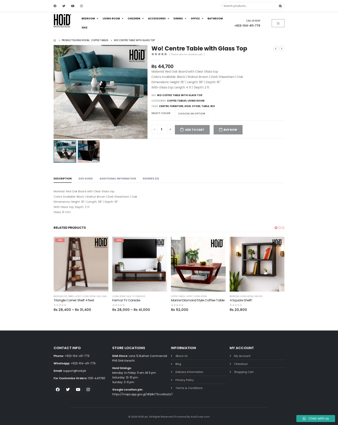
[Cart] (278, 23)
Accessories (157, 18)
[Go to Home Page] (55, 40)
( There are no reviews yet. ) (187, 54)
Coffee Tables (177, 100)
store (196, 106)
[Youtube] (72, 6)
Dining (178, 18)
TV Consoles (138, 296)
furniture (176, 106)
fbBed (71, 296)
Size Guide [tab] (85, 178)
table (205, 106)
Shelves (106, 296)
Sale (84, 27)
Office (195, 18)
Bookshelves (60, 296)
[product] (198, 264)
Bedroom (88, 18)
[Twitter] (63, 6)
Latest (78, 296)
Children (134, 18)
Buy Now (230, 130)
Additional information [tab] (118, 178)
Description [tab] (63, 178)
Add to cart (194, 130)
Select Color (160, 113)
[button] (276, 227)
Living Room (111, 18)
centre (164, 106)
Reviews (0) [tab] (151, 178)
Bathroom (215, 18)
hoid (187, 106)
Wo (212, 106)
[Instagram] (81, 6)
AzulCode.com (200, 417)
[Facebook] (55, 6)
